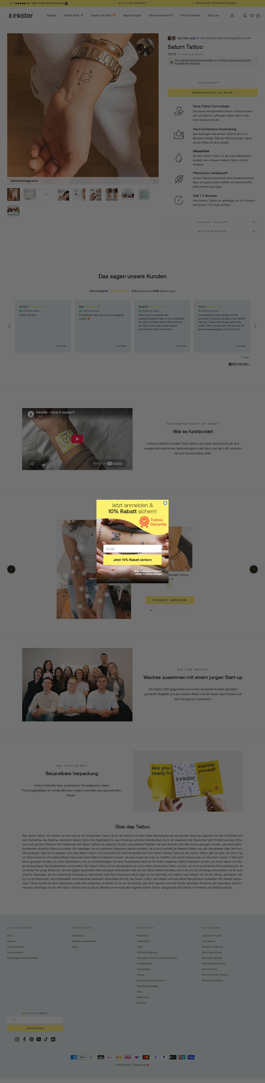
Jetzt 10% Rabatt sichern (132, 559)
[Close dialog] (165, 503)
